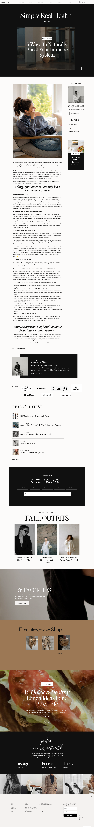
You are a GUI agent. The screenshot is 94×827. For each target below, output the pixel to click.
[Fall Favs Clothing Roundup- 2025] (16, 452)
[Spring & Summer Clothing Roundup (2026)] (16, 434)
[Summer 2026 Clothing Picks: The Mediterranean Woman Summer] (16, 425)
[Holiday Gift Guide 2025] (16, 443)
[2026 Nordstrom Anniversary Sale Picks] (15, 416)
